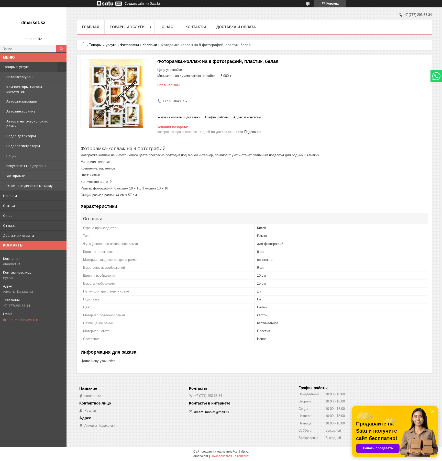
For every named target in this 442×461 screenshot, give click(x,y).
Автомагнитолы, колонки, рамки (27, 123)
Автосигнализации (21, 101)
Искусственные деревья (26, 165)
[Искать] (61, 49)
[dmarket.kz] (33, 24)
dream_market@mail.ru (21, 319)
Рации (11, 155)
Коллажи (149, 45)
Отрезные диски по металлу (29, 185)
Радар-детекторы (21, 135)
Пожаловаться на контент (230, 456)
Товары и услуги (16, 66)
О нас (7, 215)
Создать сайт (134, 3)
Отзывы (9, 225)
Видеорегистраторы (23, 145)
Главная (90, 27)
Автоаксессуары (19, 76)
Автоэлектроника (21, 111)
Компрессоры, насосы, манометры (24, 89)
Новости (10, 195)
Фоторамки (15, 175)
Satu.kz (243, 451)
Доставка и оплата (18, 235)
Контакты (195, 27)
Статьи (9, 205)
